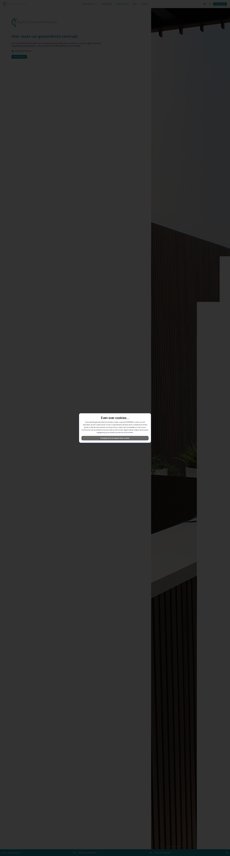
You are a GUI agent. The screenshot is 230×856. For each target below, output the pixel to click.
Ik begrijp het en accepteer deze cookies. (115, 438)
